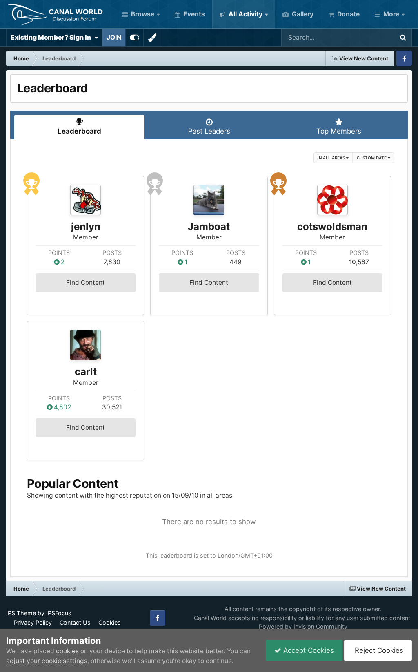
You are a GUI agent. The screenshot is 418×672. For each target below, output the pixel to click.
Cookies (109, 622)
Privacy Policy (33, 622)
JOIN (114, 37)
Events (193, 14)
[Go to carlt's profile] (85, 345)
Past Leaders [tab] (209, 131)
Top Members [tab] (338, 131)
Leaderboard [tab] (79, 131)
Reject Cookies (378, 650)
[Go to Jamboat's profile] (208, 200)
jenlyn (85, 226)
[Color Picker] (152, 37)
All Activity (244, 14)
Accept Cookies (307, 650)
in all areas (332, 157)
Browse (141, 14)
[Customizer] (134, 37)
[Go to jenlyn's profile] (85, 200)
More (391, 14)
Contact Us (75, 622)
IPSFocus (58, 612)
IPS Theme (21, 612)
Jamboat (209, 226)
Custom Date (372, 157)
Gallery (302, 14)
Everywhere (365, 37)
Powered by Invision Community (303, 626)
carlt (86, 371)
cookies (67, 651)
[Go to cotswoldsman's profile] (332, 200)
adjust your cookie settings (46, 661)
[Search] (402, 37)
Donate (348, 14)
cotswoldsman (332, 226)
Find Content (85, 282)
